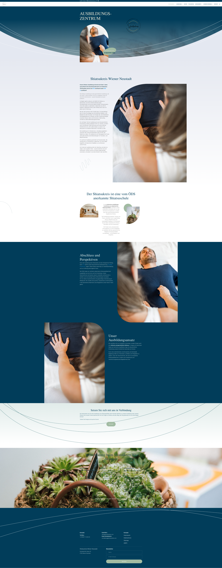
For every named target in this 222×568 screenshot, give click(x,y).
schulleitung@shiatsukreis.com (109, 538)
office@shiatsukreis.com (107, 534)
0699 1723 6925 (83, 0)
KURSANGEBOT (198, 4)
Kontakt (111, 424)
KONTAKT (216, 4)
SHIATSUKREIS (171, 4)
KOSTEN (185, 4)
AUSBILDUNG (179, 4)
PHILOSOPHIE (191, 4)
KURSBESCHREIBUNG (207, 4)
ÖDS (94, 88)
